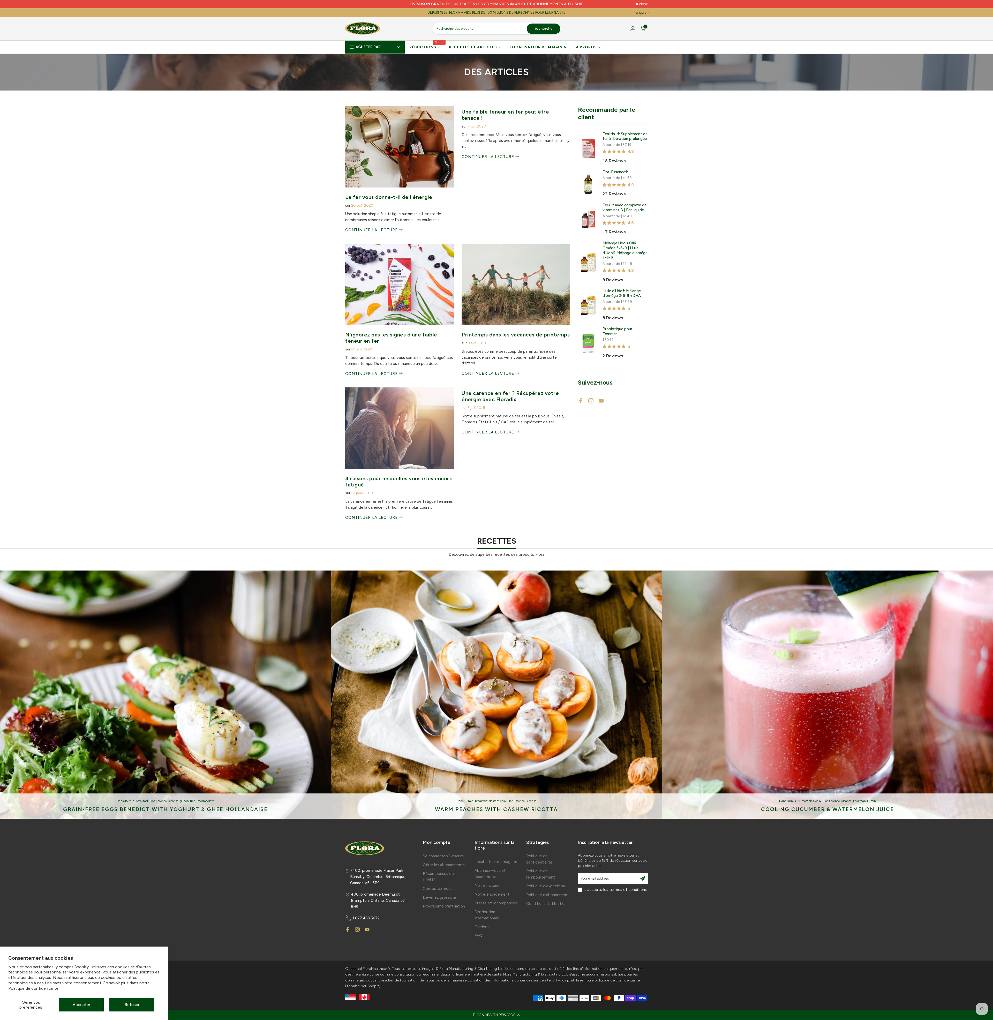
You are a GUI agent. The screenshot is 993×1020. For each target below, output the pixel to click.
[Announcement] (496, 4)
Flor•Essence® (615, 172)
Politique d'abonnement (547, 895)
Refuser (132, 1004)
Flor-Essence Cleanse (164, 801)
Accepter (81, 1004)
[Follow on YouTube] (601, 401)
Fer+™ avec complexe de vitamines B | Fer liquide (624, 207)
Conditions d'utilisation (546, 903)
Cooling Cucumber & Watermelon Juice (827, 809)
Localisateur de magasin (496, 861)
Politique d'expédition (545, 886)
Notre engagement (492, 894)
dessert (494, 801)
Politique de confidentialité (33, 988)
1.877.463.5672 (366, 918)
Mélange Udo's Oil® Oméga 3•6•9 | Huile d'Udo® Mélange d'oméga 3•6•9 (625, 250)
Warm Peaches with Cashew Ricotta (496, 809)
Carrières (483, 927)
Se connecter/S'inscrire (443, 856)
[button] (496, 1015)
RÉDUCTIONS (426, 46)
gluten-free (187, 801)
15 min (468, 801)
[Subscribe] (642, 878)
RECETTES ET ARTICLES (473, 47)
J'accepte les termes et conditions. (616, 889)
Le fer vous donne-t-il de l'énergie (388, 197)
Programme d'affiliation (444, 906)
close (352, 4)
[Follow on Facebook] (580, 401)
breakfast (142, 801)
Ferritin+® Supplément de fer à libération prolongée (625, 136)
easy (503, 801)
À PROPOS (586, 47)
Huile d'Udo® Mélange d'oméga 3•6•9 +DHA (622, 293)
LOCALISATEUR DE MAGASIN (538, 47)
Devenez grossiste (439, 897)
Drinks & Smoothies (800, 801)
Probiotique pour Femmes (617, 331)
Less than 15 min (864, 801)
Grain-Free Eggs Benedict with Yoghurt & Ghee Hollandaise (165, 809)
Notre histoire (487, 885)
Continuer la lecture (372, 230)
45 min (129, 801)
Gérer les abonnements (444, 865)
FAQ (478, 935)
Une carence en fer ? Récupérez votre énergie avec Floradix (510, 396)
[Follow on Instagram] (590, 401)
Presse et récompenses (496, 903)
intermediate (205, 801)
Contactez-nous (437, 888)
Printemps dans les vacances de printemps (516, 335)
